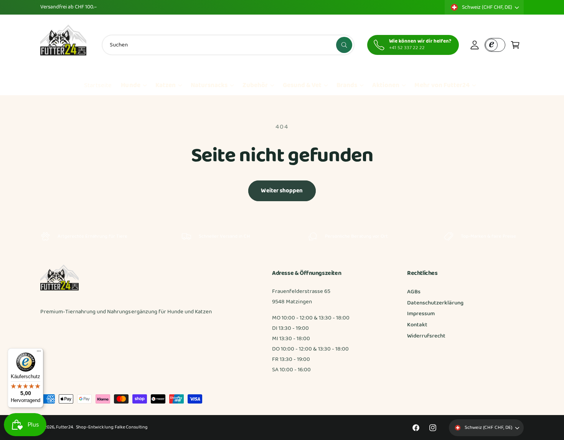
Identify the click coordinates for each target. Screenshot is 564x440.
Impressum (421, 313)
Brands (346, 85)
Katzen (165, 85)
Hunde (130, 85)
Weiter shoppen (282, 190)
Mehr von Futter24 (441, 85)
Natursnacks (209, 85)
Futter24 (64, 427)
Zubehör (255, 85)
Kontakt (417, 324)
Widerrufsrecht (426, 336)
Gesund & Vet (302, 85)
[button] (515, 45)
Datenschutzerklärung (435, 303)
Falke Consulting (131, 427)
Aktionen (385, 85)
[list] (282, 236)
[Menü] (38, 352)
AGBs (414, 291)
